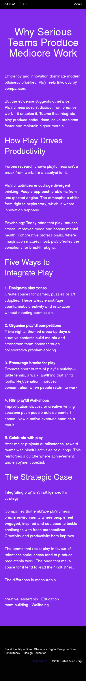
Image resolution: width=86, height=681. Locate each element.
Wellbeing (40, 605)
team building (16, 605)
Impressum (40, 661)
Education (50, 599)
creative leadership (21, 599)
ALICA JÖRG (15, 4)
